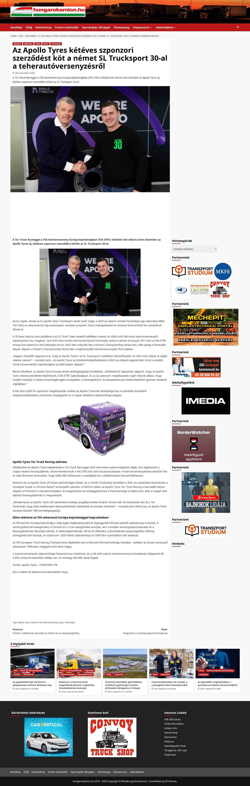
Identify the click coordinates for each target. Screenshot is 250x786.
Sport (46, 44)
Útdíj (29, 27)
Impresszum (141, 27)
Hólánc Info (170, 728)
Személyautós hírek (175, 745)
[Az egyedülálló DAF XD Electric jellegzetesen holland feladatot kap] (32, 663)
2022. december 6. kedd (25, 73)
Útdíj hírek (170, 754)
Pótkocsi (169, 741)
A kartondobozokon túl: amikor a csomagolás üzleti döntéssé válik (169, 683)
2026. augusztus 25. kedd (210, 688)
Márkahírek (28, 674)
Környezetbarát (35, 670)
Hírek (38, 44)
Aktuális (17, 44)
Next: (145, 631)
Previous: (46, 631)
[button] (238, 27)
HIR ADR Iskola (172, 719)
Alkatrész (28, 44)
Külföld (17, 674)
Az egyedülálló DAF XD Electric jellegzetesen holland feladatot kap (32, 683)
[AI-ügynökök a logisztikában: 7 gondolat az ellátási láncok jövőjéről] (218, 663)
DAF (15, 670)
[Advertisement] (90, 214)
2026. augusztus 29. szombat (26, 688)
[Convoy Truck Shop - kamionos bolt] (220, 289)
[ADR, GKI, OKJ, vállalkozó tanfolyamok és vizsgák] (192, 271)
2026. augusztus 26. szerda (165, 688)
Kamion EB (36, 622)
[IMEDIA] (206, 400)
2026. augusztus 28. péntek (72, 691)
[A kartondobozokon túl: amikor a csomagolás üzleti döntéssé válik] (171, 663)
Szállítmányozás (67, 674)
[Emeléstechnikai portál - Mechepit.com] (205, 326)
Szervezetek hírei (85, 674)
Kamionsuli (170, 737)
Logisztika (89, 670)
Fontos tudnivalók (66, 27)
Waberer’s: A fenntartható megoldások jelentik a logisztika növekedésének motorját (76, 684)
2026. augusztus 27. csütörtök (120, 691)
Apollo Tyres (24, 622)
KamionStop (43, 27)
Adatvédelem (164, 27)
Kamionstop (171, 732)
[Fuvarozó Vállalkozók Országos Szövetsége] (200, 289)
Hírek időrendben (174, 723)
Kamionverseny (50, 622)
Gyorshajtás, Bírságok (96, 27)
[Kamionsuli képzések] (196, 367)
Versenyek (56, 44)
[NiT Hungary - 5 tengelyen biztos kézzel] (206, 492)
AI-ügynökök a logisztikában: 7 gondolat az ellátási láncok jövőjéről (217, 683)
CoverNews (155, 781)
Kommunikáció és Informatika (220, 670)
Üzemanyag (121, 27)
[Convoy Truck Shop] (112, 737)
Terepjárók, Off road (175, 750)
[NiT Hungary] (181, 289)
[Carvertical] (48, 736)
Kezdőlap (16, 27)
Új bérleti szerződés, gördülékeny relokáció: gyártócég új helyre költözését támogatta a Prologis (123, 684)
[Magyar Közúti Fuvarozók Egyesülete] (223, 271)
